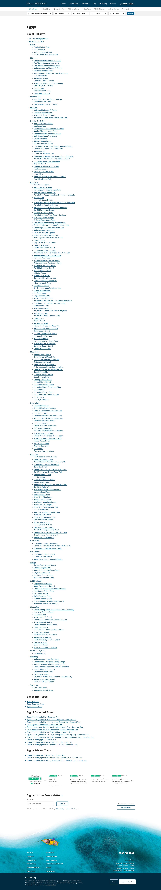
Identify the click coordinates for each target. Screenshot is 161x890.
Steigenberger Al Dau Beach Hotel (47, 263)
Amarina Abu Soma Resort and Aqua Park (50, 664)
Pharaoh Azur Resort (42, 245)
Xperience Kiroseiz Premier (44, 421)
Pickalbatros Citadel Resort (44, 591)
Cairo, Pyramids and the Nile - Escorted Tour (44, 725)
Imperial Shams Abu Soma (44, 578)
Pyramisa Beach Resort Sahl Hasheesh (49, 601)
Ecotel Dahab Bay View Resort (46, 55)
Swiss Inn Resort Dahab (43, 52)
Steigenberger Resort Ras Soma (46, 659)
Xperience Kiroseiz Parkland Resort (48, 416)
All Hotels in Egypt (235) (39, 39)
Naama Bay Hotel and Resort (45, 426)
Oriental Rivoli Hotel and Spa (45, 408)
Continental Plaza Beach (43, 520)
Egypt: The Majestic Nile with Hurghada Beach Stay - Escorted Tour (54, 722)
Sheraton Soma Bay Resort (44, 679)
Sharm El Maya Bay (37, 651)
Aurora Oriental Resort (42, 492)
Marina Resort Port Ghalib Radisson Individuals (52, 546)
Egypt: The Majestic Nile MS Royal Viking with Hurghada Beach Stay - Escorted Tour (60, 737)
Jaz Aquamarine (40, 293)
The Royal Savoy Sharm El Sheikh (47, 640)
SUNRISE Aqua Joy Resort (44, 210)
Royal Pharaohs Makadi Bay (45, 357)
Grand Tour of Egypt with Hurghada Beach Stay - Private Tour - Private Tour (57, 760)
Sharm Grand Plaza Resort (44, 537)
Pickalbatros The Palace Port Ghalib (48, 548)
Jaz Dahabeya (39, 50)
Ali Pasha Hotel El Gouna (43, 71)
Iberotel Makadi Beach (42, 382)
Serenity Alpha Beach (42, 354)
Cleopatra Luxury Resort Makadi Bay (48, 370)
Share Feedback (126, 807)
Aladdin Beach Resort (42, 270)
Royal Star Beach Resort (43, 346)
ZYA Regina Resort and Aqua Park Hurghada (51, 225)
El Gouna (33, 58)
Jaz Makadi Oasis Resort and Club (47, 387)
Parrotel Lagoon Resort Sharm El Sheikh (49, 462)
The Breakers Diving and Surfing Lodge (49, 662)
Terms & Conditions (33, 867)
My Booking (103, 4)
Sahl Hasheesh (36, 581)
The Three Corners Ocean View (46, 63)
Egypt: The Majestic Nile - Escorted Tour (43, 717)
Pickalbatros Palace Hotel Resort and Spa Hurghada (54, 202)
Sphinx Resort (39, 321)
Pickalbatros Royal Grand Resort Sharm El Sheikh (53, 146)
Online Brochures (51, 856)
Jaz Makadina (39, 390)
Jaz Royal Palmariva (41, 400)
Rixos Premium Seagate (43, 505)
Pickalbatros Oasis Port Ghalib (45, 543)
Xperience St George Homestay (46, 166)
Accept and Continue (127, 882)
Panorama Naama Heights (44, 451)
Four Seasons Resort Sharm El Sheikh (48, 630)
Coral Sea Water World (42, 487)
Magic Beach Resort (42, 296)
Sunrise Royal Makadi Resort (45, 364)
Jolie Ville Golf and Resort (44, 612)
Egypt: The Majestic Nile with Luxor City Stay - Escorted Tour (51, 720)
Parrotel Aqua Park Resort (44, 527)
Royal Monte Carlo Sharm (44, 171)
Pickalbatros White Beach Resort (47, 316)
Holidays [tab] (34, 9)
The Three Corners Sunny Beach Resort (49, 223)
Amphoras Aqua (40, 126)
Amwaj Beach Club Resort (44, 682)
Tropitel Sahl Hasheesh (43, 584)
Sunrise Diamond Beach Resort (46, 131)
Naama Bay (34, 403)
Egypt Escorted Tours (35, 704)
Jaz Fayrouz (38, 448)
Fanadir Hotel (39, 88)
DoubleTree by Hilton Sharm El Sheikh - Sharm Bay (54, 610)
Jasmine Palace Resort (43, 599)
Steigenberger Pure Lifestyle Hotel (47, 255)
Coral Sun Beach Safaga (43, 575)
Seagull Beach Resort (42, 349)
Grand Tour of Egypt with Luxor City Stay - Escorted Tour (49, 742)
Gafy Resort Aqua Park (43, 428)
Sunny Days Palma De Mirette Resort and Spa (52, 253)
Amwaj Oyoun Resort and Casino (47, 512)
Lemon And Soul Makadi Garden (46, 359)
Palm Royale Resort (41, 674)
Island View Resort (41, 645)
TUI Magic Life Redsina (43, 525)
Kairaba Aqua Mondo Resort (45, 565)
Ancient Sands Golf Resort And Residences (51, 73)
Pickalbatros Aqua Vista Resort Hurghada (50, 215)
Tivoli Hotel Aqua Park (42, 179)
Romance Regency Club (43, 459)
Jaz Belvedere (39, 477)
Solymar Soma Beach (42, 573)
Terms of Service (71, 808)
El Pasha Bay (35, 97)
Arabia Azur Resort (41, 306)
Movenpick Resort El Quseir (45, 115)
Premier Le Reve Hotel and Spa (46, 604)
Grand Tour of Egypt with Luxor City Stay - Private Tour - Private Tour (54, 758)
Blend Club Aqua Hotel (43, 187)
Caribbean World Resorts (43, 672)
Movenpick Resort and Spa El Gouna (48, 83)
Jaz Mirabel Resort (41, 510)
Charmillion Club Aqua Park (44, 517)
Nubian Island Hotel (41, 482)
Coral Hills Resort (40, 139)
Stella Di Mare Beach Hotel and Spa (48, 411)
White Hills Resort (41, 627)
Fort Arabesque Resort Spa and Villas (48, 367)
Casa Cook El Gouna (42, 93)
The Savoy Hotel (40, 642)
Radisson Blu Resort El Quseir (45, 110)
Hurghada (34, 182)
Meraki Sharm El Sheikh (43, 617)
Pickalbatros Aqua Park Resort (46, 205)
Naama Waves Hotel (42, 441)
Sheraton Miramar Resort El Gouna (47, 61)
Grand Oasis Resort (41, 632)
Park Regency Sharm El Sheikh (46, 104)
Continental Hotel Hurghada (45, 278)
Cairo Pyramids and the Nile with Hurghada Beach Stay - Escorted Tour (55, 727)
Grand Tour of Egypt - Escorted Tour (41, 740)
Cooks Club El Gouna (42, 91)
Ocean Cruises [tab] (128, 9)
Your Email (30, 800)
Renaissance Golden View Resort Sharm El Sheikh (53, 156)
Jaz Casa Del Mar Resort (43, 336)
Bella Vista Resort (41, 313)
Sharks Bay (34, 607)
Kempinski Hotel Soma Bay (44, 669)
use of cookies (51, 885)
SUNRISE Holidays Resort (44, 268)
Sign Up (62, 803)
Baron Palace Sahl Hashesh (44, 586)
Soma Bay (34, 657)
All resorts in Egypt (36, 41)
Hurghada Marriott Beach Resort (46, 341)
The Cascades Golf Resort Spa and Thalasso (51, 667)
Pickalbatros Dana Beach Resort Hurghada (50, 311)
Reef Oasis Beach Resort (43, 124)
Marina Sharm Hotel (41, 443)
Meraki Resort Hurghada (43, 298)
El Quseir (33, 108)
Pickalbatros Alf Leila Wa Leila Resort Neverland (53, 301)
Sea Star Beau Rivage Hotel (45, 192)
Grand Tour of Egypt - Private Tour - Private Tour (46, 755)
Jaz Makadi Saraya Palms (44, 385)
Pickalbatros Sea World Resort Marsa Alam (50, 118)
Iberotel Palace (39, 653)
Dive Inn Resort (40, 164)
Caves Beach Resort (42, 331)
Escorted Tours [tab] (60, 9)
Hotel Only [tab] (46, 9)
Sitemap (48, 867)
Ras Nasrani (35, 552)
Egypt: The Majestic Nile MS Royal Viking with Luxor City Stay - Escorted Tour (58, 735)
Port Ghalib (34, 541)
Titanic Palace (39, 240)
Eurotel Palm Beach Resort (44, 248)
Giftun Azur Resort (41, 338)
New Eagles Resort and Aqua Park (47, 190)
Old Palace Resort (41, 594)
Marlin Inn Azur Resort (42, 258)
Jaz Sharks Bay (40, 615)
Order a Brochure (51, 860)
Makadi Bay (34, 352)
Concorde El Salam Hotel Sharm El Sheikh (50, 620)
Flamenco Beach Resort (43, 113)
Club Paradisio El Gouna (43, 86)
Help (94, 4)
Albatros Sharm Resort (42, 141)
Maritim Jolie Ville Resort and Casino (48, 418)
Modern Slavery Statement (54, 864)
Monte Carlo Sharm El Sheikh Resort (48, 149)
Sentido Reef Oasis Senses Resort (47, 134)
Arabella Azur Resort (42, 276)
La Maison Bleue (40, 76)
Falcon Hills (38, 174)
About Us (30, 852)
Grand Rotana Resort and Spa (45, 647)
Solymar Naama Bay (41, 446)
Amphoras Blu (39, 151)
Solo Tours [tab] (87, 9)
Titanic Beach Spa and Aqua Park (47, 326)
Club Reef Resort (40, 688)
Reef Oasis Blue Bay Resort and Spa (48, 99)
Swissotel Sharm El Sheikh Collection (48, 431)
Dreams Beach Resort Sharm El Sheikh (49, 129)
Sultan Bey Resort (41, 78)
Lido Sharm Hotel (40, 413)
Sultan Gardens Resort (42, 637)
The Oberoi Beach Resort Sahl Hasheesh (50, 589)
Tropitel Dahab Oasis (42, 47)
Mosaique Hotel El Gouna (44, 81)
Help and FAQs (31, 860)
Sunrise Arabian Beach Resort (45, 625)
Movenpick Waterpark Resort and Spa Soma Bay (53, 677)
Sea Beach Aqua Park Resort (45, 502)
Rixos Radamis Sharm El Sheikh (46, 535)
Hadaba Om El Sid (37, 121)
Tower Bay (34, 685)
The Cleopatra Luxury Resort (45, 457)
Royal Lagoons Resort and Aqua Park (48, 238)
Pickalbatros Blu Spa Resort (45, 344)
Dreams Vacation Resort (43, 144)
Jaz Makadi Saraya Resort (44, 392)
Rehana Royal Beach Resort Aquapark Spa (50, 485)
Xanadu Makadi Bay (41, 372)
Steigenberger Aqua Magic (44, 230)
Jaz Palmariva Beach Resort (45, 250)
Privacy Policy (60, 808)
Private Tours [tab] (74, 9)
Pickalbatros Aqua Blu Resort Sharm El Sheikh (52, 159)
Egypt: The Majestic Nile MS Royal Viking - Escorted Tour (50, 732)
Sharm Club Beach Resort (44, 690)
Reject (114, 882)
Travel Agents (50, 871)
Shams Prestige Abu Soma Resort (47, 570)
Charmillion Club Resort (43, 497)
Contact (113, 4)
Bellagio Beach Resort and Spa (46, 328)
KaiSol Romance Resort (43, 596)
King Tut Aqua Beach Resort (45, 243)
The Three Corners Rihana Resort (47, 66)
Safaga (33, 563)
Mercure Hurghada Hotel (43, 213)
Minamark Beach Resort (43, 200)
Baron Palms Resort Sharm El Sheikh (48, 559)
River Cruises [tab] (114, 9)
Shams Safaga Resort (42, 568)
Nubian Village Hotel (42, 522)
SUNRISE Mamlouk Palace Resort (47, 260)
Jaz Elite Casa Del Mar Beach (45, 333)
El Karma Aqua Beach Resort (45, 220)
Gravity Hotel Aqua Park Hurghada (47, 288)
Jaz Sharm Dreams (41, 423)
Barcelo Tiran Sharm (42, 495)
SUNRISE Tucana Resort (43, 375)
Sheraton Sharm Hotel (42, 102)
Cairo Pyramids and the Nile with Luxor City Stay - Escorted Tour (52, 730)
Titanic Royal (39, 318)
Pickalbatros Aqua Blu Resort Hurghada (49, 303)
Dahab (32, 45)
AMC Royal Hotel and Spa (44, 218)
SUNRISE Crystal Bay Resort (45, 265)
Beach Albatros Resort (42, 308)
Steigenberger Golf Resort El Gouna (48, 68)
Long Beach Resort (41, 286)
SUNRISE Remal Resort (43, 557)
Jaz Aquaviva (39, 397)
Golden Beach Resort (42, 291)
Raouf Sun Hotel (40, 467)
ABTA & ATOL (31, 871)
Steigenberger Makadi (42, 362)
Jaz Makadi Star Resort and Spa (46, 395)
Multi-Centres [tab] (100, 9)
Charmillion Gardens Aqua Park (46, 507)
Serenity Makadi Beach (43, 380)
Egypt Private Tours (34, 707)
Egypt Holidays (33, 702)
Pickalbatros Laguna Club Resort (46, 464)
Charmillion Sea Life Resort (44, 479)
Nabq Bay (34, 454)
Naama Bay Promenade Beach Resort (48, 436)
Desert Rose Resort (41, 185)
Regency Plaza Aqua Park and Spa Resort (50, 469)
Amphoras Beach (40, 169)
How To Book (50, 852)
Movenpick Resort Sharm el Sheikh (47, 438)
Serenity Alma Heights (42, 377)
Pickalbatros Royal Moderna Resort (47, 490)
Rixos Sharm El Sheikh (42, 500)
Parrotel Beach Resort (42, 515)
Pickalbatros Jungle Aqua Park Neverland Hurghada (54, 195)
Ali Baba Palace (40, 273)
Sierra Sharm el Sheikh (43, 622)
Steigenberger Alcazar (42, 474)
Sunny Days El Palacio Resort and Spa (49, 228)
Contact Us (30, 856)
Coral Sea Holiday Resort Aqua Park (48, 472)
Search (130, 13)
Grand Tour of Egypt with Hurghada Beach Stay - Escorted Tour (52, 745)
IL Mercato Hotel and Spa (44, 154)
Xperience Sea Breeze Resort (45, 635)
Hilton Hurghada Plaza (42, 283)
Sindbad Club (39, 197)
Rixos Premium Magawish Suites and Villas (50, 208)
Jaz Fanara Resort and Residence (47, 161)
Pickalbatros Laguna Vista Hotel (46, 530)
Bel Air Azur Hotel (41, 323)
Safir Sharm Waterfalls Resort (45, 136)
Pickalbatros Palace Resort (44, 554)
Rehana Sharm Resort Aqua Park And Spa (50, 532)
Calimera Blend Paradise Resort (46, 235)
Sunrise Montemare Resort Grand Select (50, 176)
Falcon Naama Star (41, 406)
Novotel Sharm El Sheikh (43, 433)
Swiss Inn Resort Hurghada (44, 233)
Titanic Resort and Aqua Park (45, 281)
